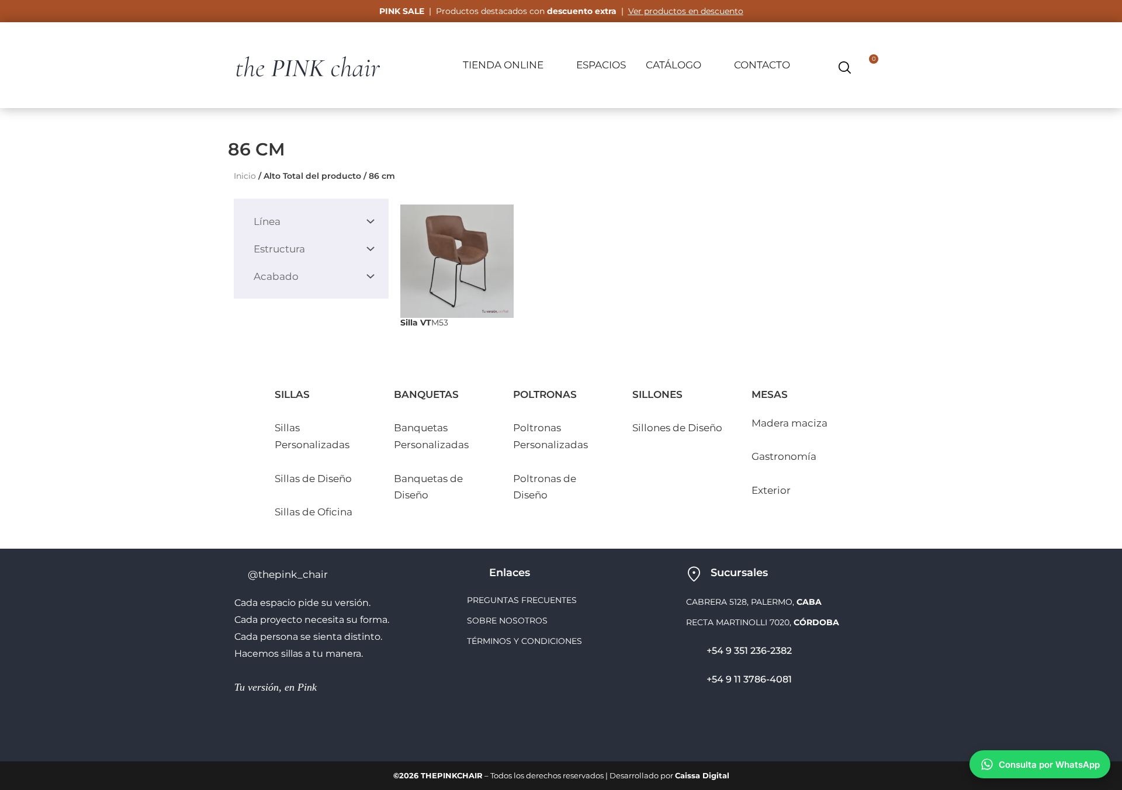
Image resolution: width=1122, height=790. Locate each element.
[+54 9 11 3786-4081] (692, 680)
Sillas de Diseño (313, 478)
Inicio (245, 176)
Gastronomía (784, 456)
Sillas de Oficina (313, 512)
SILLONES (657, 394)
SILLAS (292, 394)
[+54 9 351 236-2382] (692, 651)
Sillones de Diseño (677, 428)
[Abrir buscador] (845, 67)
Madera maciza (789, 423)
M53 (424, 322)
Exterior (771, 490)
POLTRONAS (545, 394)
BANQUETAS (426, 394)
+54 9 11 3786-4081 (749, 679)
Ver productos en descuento (685, 11)
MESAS (770, 394)
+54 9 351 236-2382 (749, 650)
